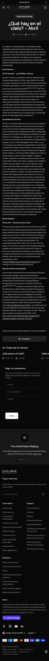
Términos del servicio (26, 649)
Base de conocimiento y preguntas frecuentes (36, 536)
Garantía (30, 512)
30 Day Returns (24, 2)
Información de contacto (10, 654)
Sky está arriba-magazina (12, 588)
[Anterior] (2, 2)
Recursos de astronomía (11, 566)
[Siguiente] (46, 2)
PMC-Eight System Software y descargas (35, 543)
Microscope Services (34, 520)
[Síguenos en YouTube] (16, 626)
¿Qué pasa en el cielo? (13, 353)
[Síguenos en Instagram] (10, 626)
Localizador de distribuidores (7, 517)
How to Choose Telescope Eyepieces (12, 576)
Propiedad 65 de (8, 546)
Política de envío (24, 652)
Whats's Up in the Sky (24, 16)
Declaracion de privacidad (12, 527)
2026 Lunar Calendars (10, 562)
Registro (30, 516)
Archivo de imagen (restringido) (9, 540)
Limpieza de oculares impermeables (10, 582)
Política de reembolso (9, 649)
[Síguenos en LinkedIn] (22, 626)
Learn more (37, 454)
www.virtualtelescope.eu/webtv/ (19, 305)
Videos (4, 571)
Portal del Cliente (33, 508)
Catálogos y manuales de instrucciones (36, 530)
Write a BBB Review (9, 550)
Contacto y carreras (9, 523)
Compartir (26, 339)
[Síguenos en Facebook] (4, 626)
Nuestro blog (7, 508)
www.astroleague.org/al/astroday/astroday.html (20, 262)
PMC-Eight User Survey (35, 549)
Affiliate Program (8, 531)
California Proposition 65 (11, 592)
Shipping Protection (34, 524)
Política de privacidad (9, 652)
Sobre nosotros (8, 512)
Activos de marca (8, 535)
